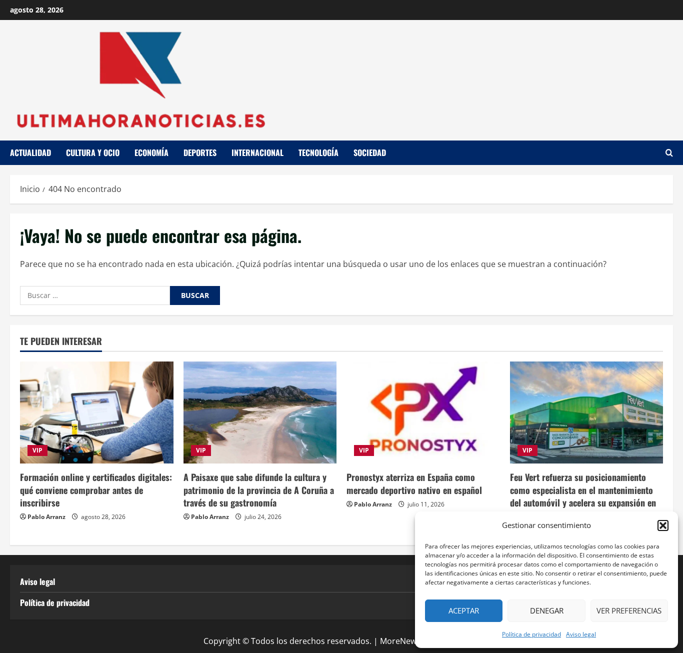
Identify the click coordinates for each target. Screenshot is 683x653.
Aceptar (463, 611)
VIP (37, 450)
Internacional (258, 152)
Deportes (200, 152)
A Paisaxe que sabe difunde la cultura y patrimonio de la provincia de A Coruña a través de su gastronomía (259, 489)
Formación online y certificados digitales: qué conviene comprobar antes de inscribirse (96, 489)
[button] (663, 525)
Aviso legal (581, 634)
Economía (151, 152)
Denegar (547, 611)
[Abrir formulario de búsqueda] (669, 152)
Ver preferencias (629, 611)
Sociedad (370, 152)
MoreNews (400, 641)
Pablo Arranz (47, 516)
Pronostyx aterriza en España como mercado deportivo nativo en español (414, 483)
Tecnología (318, 152)
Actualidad (30, 152)
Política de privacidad (531, 634)
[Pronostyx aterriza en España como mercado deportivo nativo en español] (423, 413)
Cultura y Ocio (93, 152)
